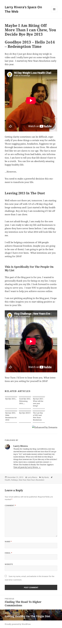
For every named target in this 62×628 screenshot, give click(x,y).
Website (9, 564)
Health (7, 480)
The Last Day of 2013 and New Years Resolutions (38, 416)
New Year (22, 480)
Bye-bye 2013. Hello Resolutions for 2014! (11, 416)
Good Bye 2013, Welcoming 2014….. (25, 401)
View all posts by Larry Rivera (25, 467)
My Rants (45, 477)
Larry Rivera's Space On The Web (23, 9)
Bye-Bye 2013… (10, 399)
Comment (10, 505)
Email (8, 553)
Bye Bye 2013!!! (25, 413)
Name (8, 541)
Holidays (14, 480)
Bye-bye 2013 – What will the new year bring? (38, 402)
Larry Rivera (32, 477)
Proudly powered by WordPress (18, 624)
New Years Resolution (35, 480)
